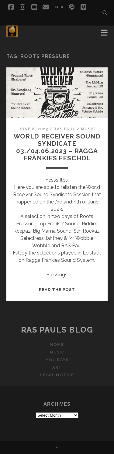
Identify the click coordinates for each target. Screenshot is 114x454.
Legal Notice (57, 375)
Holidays (57, 359)
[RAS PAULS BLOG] (12, 34)
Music (88, 129)
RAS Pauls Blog (57, 329)
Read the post (57, 289)
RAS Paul (64, 129)
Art (57, 367)
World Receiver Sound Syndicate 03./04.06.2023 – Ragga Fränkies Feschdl (57, 147)
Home (57, 344)
